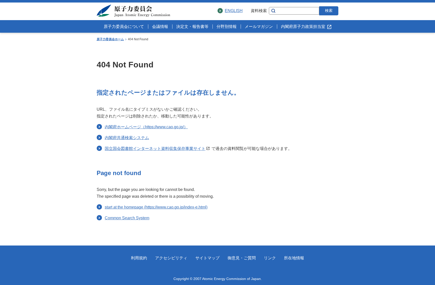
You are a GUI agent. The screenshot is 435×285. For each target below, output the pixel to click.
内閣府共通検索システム (127, 138)
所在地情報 (294, 258)
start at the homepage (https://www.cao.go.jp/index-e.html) (156, 207)
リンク (270, 258)
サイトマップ (207, 258)
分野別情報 (226, 26)
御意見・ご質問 (242, 258)
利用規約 (139, 258)
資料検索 (259, 11)
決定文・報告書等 (192, 26)
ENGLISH (234, 11)
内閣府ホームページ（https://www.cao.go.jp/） (146, 127)
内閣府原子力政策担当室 (303, 26)
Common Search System (127, 218)
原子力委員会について (124, 26)
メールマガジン (259, 26)
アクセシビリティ (171, 258)
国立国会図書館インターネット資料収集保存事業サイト (155, 148)
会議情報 (160, 26)
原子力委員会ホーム (110, 39)
